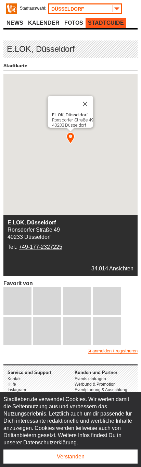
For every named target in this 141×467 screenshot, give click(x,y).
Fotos (73, 23)
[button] (70, 138)
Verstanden (71, 456)
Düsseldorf (67, 9)
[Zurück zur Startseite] (11, 8)
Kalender (44, 23)
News (15, 23)
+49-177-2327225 (40, 247)
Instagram (17, 389)
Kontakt (15, 378)
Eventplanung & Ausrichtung (101, 389)
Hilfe (12, 384)
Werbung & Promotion (95, 384)
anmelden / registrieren (115, 350)
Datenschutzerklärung (50, 442)
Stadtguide (106, 23)
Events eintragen (90, 378)
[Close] (85, 104)
